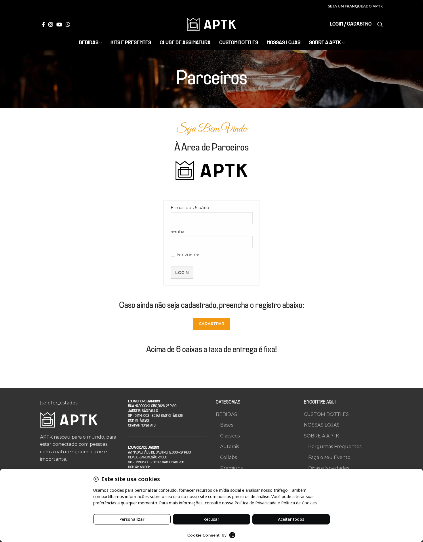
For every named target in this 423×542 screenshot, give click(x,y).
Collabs (228, 457)
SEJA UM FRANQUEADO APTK (355, 6)
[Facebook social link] (43, 24)
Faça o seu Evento (329, 457)
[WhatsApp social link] (68, 24)
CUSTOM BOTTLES (326, 414)
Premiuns (231, 468)
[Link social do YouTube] (59, 24)
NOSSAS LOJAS (322, 425)
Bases (226, 425)
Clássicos (230, 436)
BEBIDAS (226, 414)
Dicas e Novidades (328, 468)
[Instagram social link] (51, 24)
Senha (177, 231)
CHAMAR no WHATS (142, 425)
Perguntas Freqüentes (334, 446)
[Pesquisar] (380, 24)
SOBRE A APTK (321, 436)
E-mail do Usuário (190, 207)
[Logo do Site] (211, 24)
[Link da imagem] (69, 419)
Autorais (229, 446)
